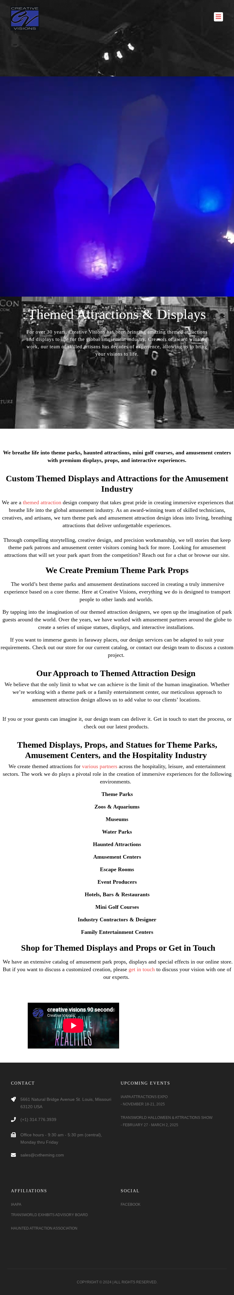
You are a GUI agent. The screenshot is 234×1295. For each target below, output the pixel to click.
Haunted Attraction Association (44, 1228)
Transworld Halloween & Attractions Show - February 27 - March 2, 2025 (166, 1121)
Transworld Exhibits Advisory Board (49, 1215)
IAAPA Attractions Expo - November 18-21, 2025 (144, 1100)
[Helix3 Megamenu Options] (218, 13)
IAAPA (16, 1204)
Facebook (130, 1204)
